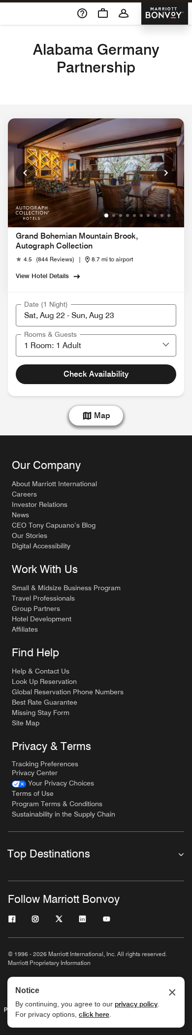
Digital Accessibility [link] (41, 546)
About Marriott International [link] (54, 484)
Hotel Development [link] (41, 619)
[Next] (166, 173)
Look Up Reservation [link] (44, 681)
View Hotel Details (42, 276)
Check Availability (96, 374)
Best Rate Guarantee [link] (44, 702)
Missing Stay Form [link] (40, 712)
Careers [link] (24, 494)
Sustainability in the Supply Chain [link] (63, 814)
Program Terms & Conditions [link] (57, 804)
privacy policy (136, 1004)
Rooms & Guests (50, 334)
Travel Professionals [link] (43, 598)
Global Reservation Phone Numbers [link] (68, 692)
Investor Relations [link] (39, 504)
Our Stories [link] (29, 535)
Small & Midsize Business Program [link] (66, 588)
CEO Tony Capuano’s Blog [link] (54, 525)
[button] (166, 345)
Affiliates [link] (25, 629)
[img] (32, 212)
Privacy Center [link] (35, 773)
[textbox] (96, 315)
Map (102, 415)
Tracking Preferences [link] (45, 764)
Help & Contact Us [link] (40, 671)
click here (94, 1014)
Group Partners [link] (36, 608)
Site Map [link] (25, 723)
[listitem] (96, 172)
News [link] (20, 515)
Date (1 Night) (46, 304)
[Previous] (25, 173)
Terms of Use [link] (33, 793)
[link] (45, 259)
